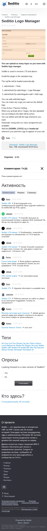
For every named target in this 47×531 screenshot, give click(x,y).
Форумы (20, 192)
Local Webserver (9, 345)
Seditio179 (15, 347)
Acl (3, 343)
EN (36, 4)
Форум (6, 477)
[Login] (31, 4)
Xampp (10, 350)
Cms (6, 343)
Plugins (28, 345)
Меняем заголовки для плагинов (16, 313)
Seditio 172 (6, 298)
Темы (6, 471)
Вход (6, 493)
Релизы (7, 466)
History (38, 343)
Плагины (7, 468)
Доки (6, 474)
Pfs (23, 345)
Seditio (41, 345)
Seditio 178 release (9, 232)
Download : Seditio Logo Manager (23, 145)
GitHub (18, 457)
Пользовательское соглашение (13, 501)
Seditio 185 (6, 203)
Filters (32, 343)
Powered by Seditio (23, 520)
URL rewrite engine (9, 276)
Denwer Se (20, 343)
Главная (7, 463)
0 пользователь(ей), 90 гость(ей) (16, 402)
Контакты (7, 480)
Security (34, 345)
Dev (27, 343)
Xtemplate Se (28, 350)
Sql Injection (39, 347)
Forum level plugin (9, 261)
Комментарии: (15, 168)
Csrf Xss (12, 343)
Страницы (31, 192)
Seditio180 (25, 347)
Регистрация (9, 496)
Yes (6, 373)
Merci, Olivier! (23, 523)
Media (18, 345)
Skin (31, 347)
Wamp (4, 350)
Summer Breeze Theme (11, 327)
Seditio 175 (6, 288)
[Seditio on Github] (27, 4)
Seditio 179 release (9, 218)
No (6, 377)
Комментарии (8, 192)
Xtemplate (18, 350)
